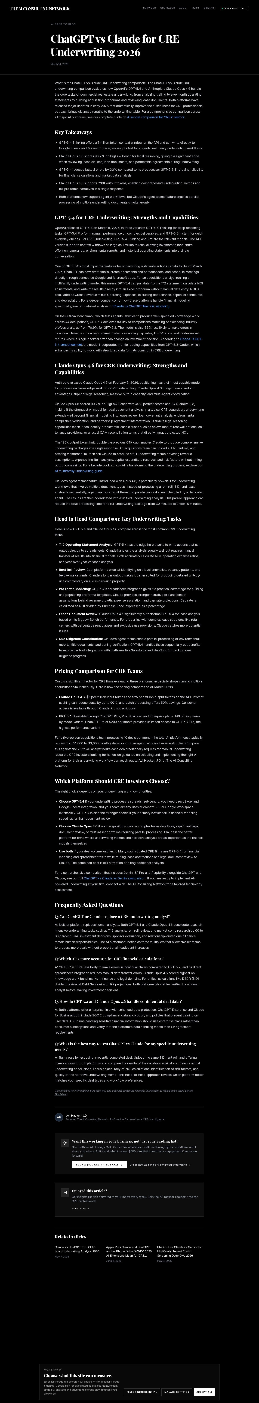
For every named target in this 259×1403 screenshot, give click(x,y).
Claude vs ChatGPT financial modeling (141, 306)
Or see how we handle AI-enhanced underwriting (158, 1164)
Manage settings (176, 1392)
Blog (195, 8)
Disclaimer (60, 1094)
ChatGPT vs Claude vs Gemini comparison (114, 878)
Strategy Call (235, 8)
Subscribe (79, 1208)
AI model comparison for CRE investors (155, 117)
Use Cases (167, 8)
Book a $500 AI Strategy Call (97, 1164)
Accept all (204, 1392)
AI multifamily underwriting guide (79, 471)
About (183, 8)
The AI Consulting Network (40, 8)
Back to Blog (65, 24)
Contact (210, 8)
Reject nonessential (142, 1392)
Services (149, 8)
